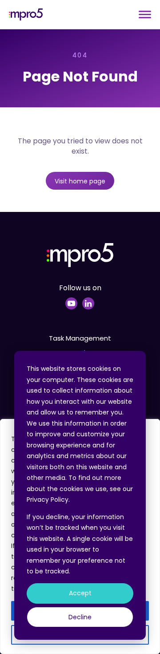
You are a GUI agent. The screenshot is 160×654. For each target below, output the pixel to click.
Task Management (80, 338)
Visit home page (80, 181)
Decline (80, 617)
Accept (80, 593)
